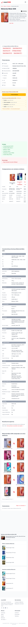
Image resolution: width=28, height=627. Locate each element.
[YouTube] (5, 607)
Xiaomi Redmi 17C (17, 53)
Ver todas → (3, 619)
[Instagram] (3, 607)
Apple (2, 614)
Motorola (9, 6)
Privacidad (17, 614)
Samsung (3, 612)
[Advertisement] (14, 126)
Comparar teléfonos (19, 602)
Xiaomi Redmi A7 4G (7, 53)
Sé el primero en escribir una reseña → (15, 425)
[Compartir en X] (5, 11)
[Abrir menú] (25, 2)
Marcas (5, 6)
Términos (17, 616)
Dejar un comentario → (21, 505)
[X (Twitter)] (1, 607)
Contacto (17, 612)
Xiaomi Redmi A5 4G (17, 48)
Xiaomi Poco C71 (6, 50)
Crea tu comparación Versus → (7, 499)
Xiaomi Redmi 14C (7, 48)
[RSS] (7, 607)
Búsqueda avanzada (19, 603)
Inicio (2, 6)
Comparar (20, 184)
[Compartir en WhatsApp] (7, 11)
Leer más (11, 23)
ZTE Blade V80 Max (16, 50)
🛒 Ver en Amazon (14, 94)
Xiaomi (2, 616)
